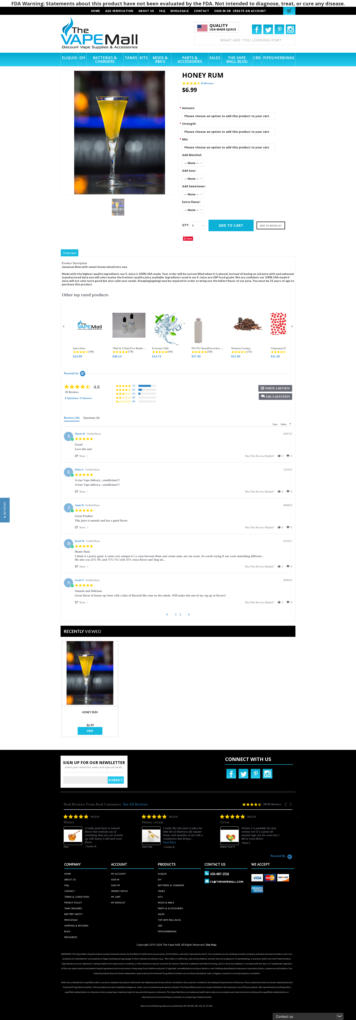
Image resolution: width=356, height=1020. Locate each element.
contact (201, 11)
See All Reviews (135, 804)
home (67, 873)
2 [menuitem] (180, 614)
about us (146, 11)
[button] (64, 326)
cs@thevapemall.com (226, 881)
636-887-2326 (219, 874)
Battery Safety (73, 914)
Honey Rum (90, 712)
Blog (67, 931)
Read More (158, 842)
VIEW (90, 731)
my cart (116, 896)
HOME (95, 11)
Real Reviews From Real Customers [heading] (92, 804)
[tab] (72, 418)
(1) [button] (133, 393)
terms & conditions (76, 896)
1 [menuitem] (176, 614)
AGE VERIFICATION (119, 11)
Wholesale (71, 919)
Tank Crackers (73, 908)
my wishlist (118, 902)
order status (119, 891)
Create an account (249, 11)
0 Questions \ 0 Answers (78, 398)
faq (162, 11)
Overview (69, 253)
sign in (115, 879)
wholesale (179, 11)
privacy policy (73, 902)
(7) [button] (133, 385)
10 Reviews (207, 83)
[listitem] (83, 834)
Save (189, 238)
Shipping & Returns (76, 925)
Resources (70, 937)
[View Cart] (290, 10)
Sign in (220, 11)
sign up (115, 885)
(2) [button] (133, 389)
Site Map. (211, 944)
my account (118, 873)
